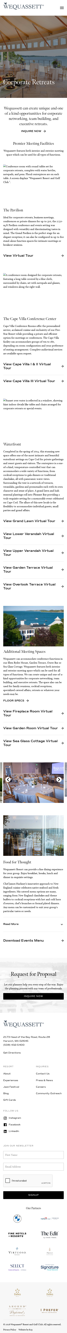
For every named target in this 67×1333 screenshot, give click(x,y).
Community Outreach (49, 1093)
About (7, 1073)
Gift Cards (9, 1100)
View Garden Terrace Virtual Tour (28, 570)
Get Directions (12, 1052)
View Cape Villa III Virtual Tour (29, 381)
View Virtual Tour (18, 256)
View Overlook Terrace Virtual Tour (29, 586)
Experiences (10, 1080)
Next (59, 779)
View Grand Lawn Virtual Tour (29, 521)
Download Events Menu (23, 941)
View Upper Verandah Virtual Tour (28, 553)
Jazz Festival (11, 1087)
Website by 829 (25, 1329)
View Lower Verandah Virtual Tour (28, 536)
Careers (41, 1087)
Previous (8, 779)
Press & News (44, 1080)
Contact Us (42, 1073)
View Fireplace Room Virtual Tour (27, 713)
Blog (6, 1093)
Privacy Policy (9, 1329)
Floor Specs (13, 700)
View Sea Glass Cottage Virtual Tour (30, 743)
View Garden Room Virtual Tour (30, 728)
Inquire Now (31, 131)
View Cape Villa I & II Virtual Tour (27, 366)
